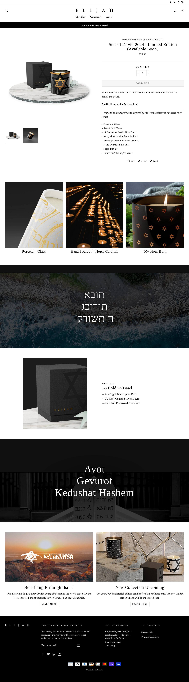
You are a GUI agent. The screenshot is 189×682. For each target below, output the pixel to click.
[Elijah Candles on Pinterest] (54, 654)
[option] (94, 25)
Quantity (143, 67)
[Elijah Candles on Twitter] (48, 654)
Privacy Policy (148, 632)
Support (109, 17)
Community (95, 17)
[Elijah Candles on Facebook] (42, 654)
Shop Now (81, 17)
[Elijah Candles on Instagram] (59, 654)
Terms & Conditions (150, 637)
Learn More (49, 604)
